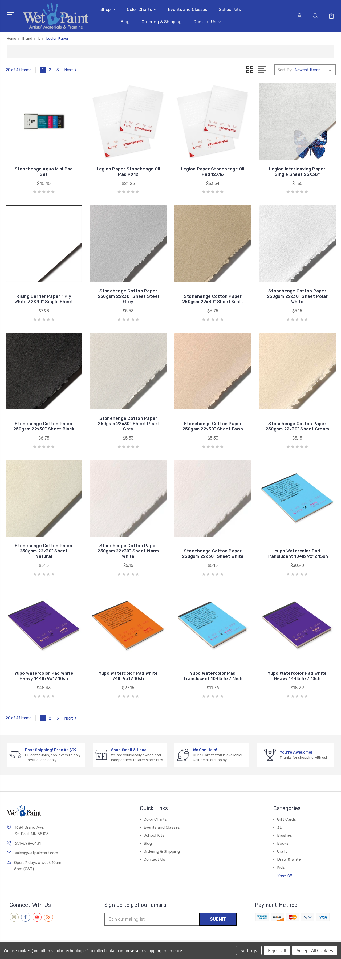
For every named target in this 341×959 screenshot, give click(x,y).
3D (279, 827)
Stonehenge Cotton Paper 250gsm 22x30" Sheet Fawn (212, 426)
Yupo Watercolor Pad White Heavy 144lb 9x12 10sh (43, 676)
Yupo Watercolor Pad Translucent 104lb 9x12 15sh (297, 553)
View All (284, 875)
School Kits (230, 9)
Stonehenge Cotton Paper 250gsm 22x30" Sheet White (212, 553)
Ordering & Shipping (161, 21)
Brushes (284, 835)
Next (68, 69)
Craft (282, 851)
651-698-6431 (28, 843)
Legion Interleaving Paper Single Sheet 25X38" (297, 171)
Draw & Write (289, 859)
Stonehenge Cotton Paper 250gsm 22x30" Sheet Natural (44, 551)
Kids (281, 867)
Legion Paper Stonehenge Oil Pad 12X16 (213, 171)
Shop (105, 9)
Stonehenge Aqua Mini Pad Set (44, 171)
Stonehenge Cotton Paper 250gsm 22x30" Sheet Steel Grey (128, 296)
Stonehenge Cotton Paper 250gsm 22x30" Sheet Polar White (297, 296)
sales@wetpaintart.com (36, 853)
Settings (249, 950)
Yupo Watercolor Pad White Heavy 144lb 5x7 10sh (297, 676)
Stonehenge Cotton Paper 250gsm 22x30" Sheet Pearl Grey (128, 424)
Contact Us (204, 21)
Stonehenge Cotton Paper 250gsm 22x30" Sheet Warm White (128, 551)
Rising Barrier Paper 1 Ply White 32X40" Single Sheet (43, 299)
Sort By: (285, 69)
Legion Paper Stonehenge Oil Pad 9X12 (128, 171)
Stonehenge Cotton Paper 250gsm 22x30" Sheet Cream (297, 426)
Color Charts (139, 9)
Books (283, 843)
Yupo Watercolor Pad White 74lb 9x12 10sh (128, 676)
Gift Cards (286, 819)
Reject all (277, 950)
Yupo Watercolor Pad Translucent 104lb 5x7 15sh (212, 676)
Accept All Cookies (315, 950)
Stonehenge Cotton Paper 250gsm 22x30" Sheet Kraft (212, 299)
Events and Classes (187, 9)
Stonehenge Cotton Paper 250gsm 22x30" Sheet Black (43, 426)
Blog (125, 21)
